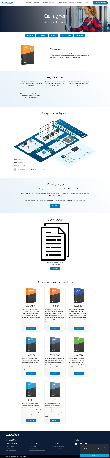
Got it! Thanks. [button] (94, 455)
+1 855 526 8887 (33, 448)
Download (55, 268)
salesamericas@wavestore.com (37, 450)
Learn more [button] (86, 450)
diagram (54, 35)
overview (30, 35)
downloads (79, 35)
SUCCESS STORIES (63, 2)
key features (42, 35)
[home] (7, 3)
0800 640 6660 (10, 448)
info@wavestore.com (11, 450)
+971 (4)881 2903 (57, 448)
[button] (29, 3)
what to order (66, 35)
